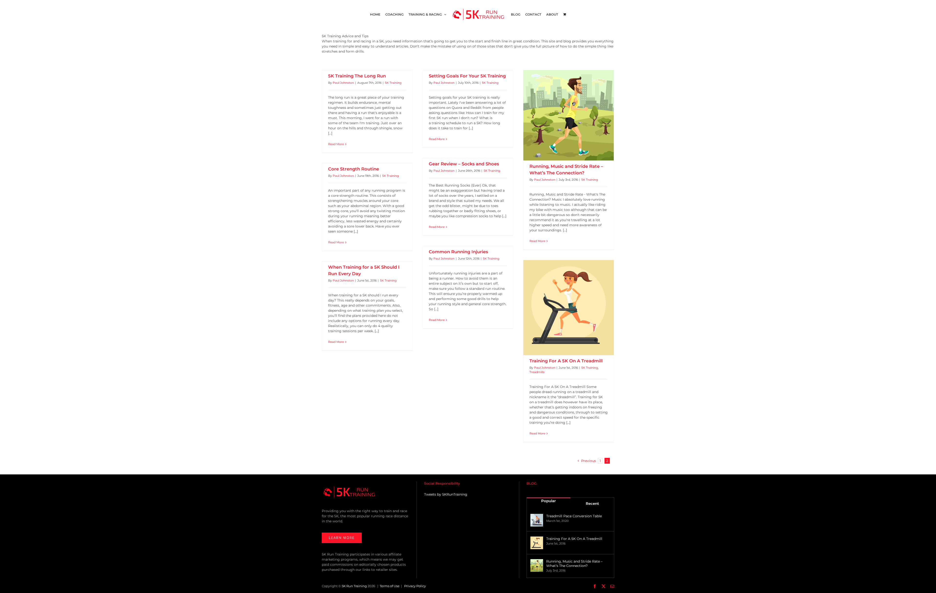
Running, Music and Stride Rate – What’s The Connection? (574, 563)
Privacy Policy (415, 586)
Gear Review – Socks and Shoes (464, 164)
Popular (548, 501)
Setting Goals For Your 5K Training (467, 76)
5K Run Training (354, 586)
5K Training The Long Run (357, 76)
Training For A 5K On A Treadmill (566, 361)
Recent (592, 503)
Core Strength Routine (353, 169)
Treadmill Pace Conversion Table (574, 516)
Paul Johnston (343, 83)
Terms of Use (390, 586)
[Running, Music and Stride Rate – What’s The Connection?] (568, 115)
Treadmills (537, 372)
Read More (336, 144)
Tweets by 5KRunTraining (445, 494)
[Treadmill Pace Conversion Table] (536, 520)
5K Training (393, 83)
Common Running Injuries (458, 251)
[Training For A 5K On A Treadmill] (568, 307)
